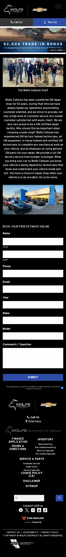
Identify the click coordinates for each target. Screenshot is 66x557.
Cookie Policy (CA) (31, 475)
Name (7, 233)
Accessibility (30, 532)
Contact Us (13, 532)
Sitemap (32, 486)
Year (7, 297)
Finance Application (17, 440)
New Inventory (45, 444)
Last (5, 260)
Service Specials (32, 470)
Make (7, 313)
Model (7, 329)
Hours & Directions (18, 447)
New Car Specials (45, 451)
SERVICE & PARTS (31, 459)
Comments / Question (18, 344)
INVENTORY (45, 439)
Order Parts (32, 467)
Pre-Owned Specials (45, 454)
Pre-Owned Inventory (45, 447)
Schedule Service (31, 464)
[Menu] (58, 7)
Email (7, 282)
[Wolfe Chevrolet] (26, 9)
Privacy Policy (50, 532)
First (5, 247)
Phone (7, 266)
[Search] (59, 498)
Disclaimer (31, 481)
